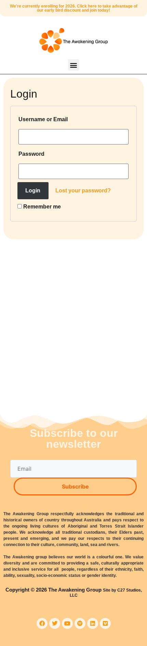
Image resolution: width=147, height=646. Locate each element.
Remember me (41, 207)
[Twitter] (54, 623)
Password (31, 154)
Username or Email (43, 119)
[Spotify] (80, 623)
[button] (73, 65)
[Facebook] (42, 623)
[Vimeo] (105, 623)
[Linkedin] (92, 623)
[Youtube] (67, 623)
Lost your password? (83, 190)
